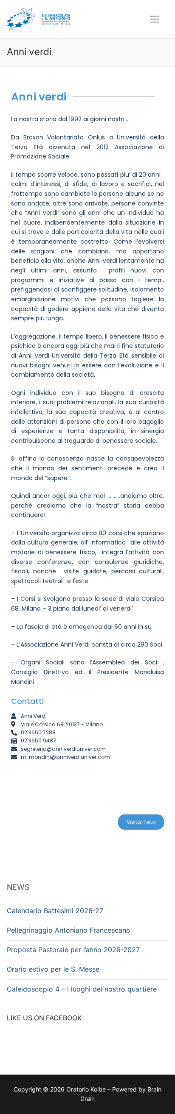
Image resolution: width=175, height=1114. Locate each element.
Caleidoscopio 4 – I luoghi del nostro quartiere (82, 989)
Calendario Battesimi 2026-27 (55, 910)
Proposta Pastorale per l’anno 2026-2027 (73, 949)
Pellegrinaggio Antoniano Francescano (68, 930)
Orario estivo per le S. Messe (53, 969)
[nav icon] (154, 19)
